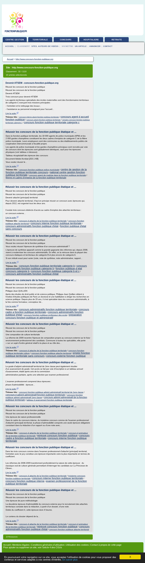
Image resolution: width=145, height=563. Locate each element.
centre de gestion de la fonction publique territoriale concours (46, 171)
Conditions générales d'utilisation (47, 545)
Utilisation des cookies (77, 545)
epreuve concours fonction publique (57, 435)
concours (66, 40)
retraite (117, 40)
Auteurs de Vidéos (48, 46)
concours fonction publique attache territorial (51, 353)
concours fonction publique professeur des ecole (45, 315)
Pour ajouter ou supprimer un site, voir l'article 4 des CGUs (32, 547)
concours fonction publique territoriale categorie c (51, 122)
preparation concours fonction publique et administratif (44, 316)
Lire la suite (11, 113)
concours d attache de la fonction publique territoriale (43, 221)
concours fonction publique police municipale (39, 170)
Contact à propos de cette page (105, 545)
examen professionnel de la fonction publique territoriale (46, 482)
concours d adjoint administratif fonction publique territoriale (35, 395)
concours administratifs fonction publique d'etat (32, 226)
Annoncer (95, 46)
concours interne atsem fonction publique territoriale (39, 117)
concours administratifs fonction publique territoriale (48, 309)
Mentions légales (20, 545)
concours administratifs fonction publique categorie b (46, 267)
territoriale (40, 40)
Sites (34, 46)
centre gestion (15, 40)
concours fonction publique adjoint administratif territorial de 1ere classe (51, 392)
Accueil (9, 46)
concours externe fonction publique (66, 356)
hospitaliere (91, 40)
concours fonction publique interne (25, 481)
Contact (107, 46)
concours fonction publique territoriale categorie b (47, 265)
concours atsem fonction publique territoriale (43, 120)
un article (81, 46)
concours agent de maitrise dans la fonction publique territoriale (57, 175)
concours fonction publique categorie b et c (55, 271)
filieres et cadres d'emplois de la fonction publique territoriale (36, 177)
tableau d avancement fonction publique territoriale (49, 400)
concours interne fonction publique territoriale (56, 223)
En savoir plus (70, 559)
